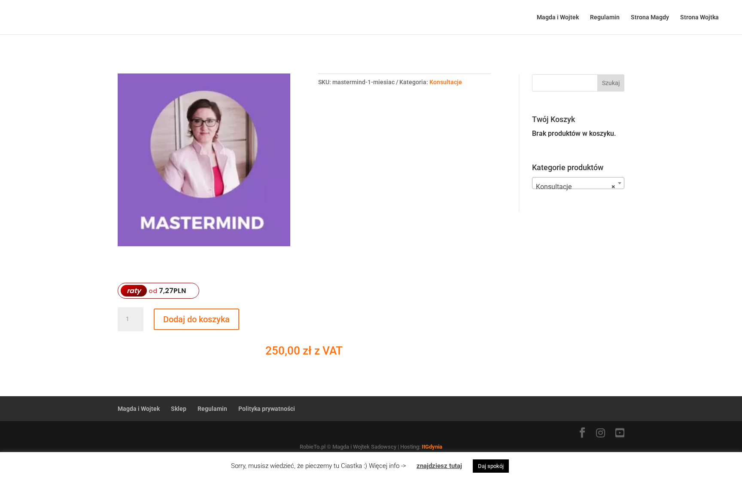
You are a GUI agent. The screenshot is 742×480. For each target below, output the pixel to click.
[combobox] (578, 183)
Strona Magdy (650, 17)
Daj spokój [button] (491, 466)
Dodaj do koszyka (196, 319)
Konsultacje (445, 82)
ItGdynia (432, 446)
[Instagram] (600, 433)
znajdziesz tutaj (439, 466)
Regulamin (605, 17)
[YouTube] (619, 433)
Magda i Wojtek (558, 17)
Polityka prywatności (266, 408)
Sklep (178, 408)
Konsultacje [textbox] (575, 187)
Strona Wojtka (699, 17)
